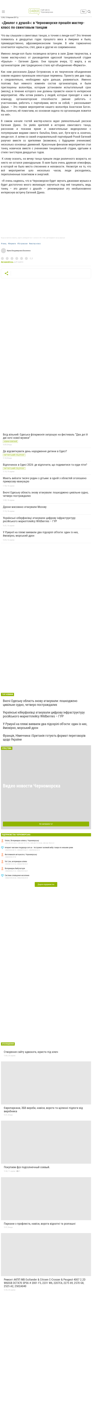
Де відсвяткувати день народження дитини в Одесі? (35, 451)
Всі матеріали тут (46, 824)
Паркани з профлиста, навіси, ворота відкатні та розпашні (39, 1223)
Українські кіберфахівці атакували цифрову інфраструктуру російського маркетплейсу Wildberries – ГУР (39, 519)
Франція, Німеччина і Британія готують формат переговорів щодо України (44, 737)
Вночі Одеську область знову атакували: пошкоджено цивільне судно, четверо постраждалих (45, 494)
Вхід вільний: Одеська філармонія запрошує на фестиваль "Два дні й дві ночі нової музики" (45, 436)
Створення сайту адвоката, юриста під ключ (31, 1052)
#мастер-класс (35, 244)
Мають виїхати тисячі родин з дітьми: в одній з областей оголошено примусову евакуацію (44, 479)
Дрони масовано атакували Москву (24, 507)
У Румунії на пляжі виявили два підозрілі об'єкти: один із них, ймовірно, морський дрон (40, 534)
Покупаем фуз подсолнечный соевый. (27, 1167)
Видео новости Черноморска (31, 786)
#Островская (22, 244)
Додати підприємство (46, 884)
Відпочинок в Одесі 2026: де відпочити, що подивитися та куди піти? (45, 464)
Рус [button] (83, 11)
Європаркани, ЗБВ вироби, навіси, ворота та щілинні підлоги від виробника (43, 1109)
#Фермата (12, 244)
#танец (3, 244)
